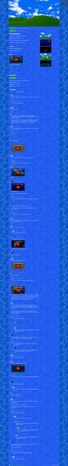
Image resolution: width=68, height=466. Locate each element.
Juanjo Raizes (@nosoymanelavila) (19, 320)
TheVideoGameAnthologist (17, 259)
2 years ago (17, 113)
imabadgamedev (15, 355)
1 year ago (17, 107)
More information (13, 71)
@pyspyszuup (26, 331)
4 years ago (24, 259)
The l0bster (15, 95)
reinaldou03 (15, 126)
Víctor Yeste (17, 456)
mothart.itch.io (12, 68)
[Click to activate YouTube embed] (16, 59)
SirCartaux (15, 442)
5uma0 (16, 101)
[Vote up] (10, 95)
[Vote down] (10, 96)
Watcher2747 (15, 361)
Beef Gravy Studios (16, 284)
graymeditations (15, 204)
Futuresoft (15, 382)
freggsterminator (16, 225)
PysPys (14, 303)
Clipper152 (15, 393)
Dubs (14, 113)
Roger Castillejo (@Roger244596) (19, 324)
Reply (12, 99)
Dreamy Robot (15, 335)
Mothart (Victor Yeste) (14, 66)
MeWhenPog (15, 273)
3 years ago (20, 204)
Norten (14, 107)
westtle (14, 237)
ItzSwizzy (14, 155)
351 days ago (19, 95)
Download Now (12, 30)
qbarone (16, 387)
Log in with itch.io (13, 91)
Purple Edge (15, 181)
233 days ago (20, 101)
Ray (14, 218)
